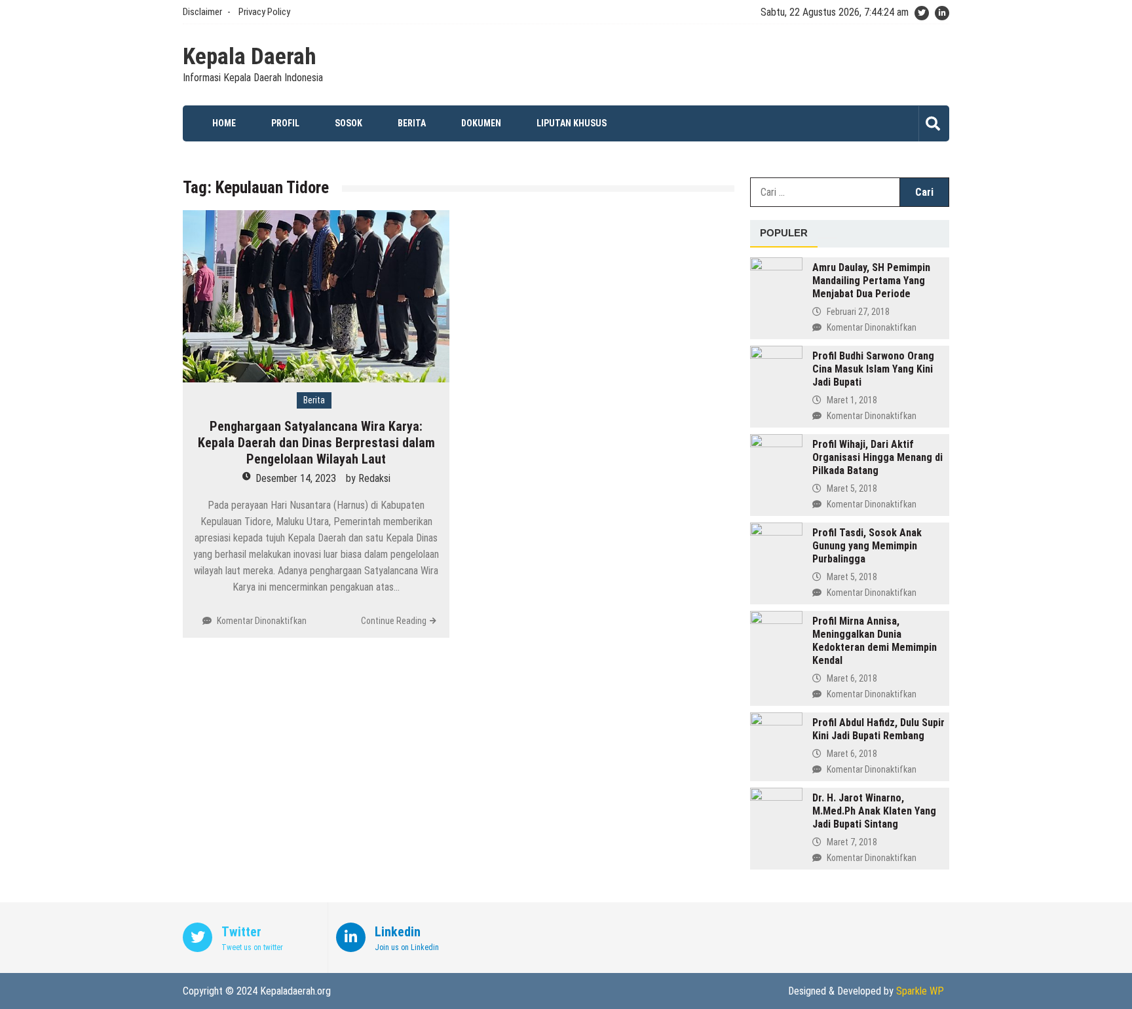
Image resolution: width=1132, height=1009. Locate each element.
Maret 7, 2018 (852, 842)
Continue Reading (393, 620)
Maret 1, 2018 (852, 400)
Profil (285, 123)
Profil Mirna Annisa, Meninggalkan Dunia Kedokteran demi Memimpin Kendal (874, 641)
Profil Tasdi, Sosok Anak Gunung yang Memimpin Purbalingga (867, 545)
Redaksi (374, 478)
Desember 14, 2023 (295, 478)
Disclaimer (202, 12)
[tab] (784, 234)
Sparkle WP (920, 991)
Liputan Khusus (572, 123)
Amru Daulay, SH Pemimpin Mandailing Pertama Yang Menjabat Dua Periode (871, 280)
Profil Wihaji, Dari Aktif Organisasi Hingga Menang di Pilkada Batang (877, 457)
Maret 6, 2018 (852, 678)
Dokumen (481, 123)
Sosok (348, 123)
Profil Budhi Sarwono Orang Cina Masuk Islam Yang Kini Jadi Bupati (873, 369)
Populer (784, 232)
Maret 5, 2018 (852, 488)
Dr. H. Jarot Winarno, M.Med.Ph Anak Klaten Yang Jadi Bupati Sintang (874, 811)
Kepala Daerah (249, 57)
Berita (412, 123)
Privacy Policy (264, 12)
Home (224, 123)
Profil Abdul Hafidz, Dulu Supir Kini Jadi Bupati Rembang (878, 729)
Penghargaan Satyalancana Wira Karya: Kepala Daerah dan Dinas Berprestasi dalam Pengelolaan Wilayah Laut (316, 442)
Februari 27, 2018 (858, 311)
